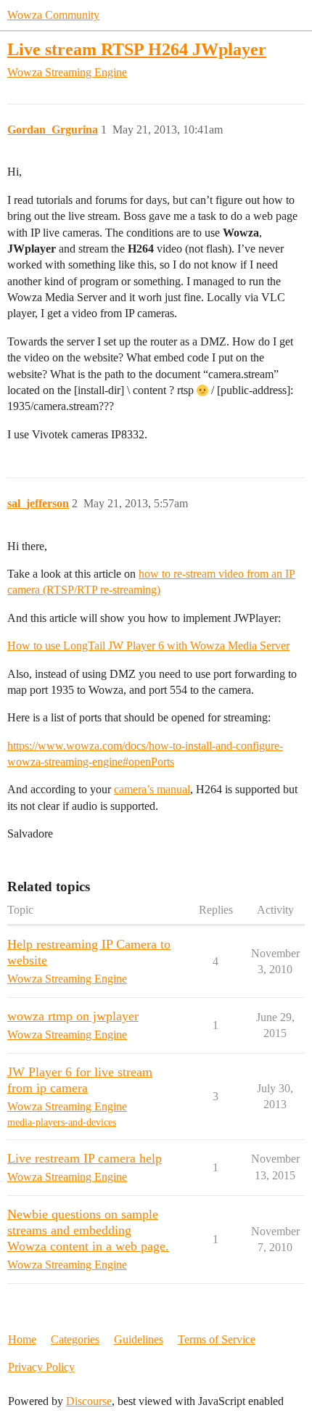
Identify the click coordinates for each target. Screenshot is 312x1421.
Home (22, 1339)
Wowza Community (53, 15)
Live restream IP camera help (84, 1158)
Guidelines (138, 1339)
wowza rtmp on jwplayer (73, 1016)
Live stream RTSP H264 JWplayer (136, 49)
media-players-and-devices (61, 1122)
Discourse (89, 1401)
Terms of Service (216, 1339)
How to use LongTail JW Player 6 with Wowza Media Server (148, 645)
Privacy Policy (41, 1367)
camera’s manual (152, 789)
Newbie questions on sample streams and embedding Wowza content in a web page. (88, 1230)
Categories (75, 1339)
